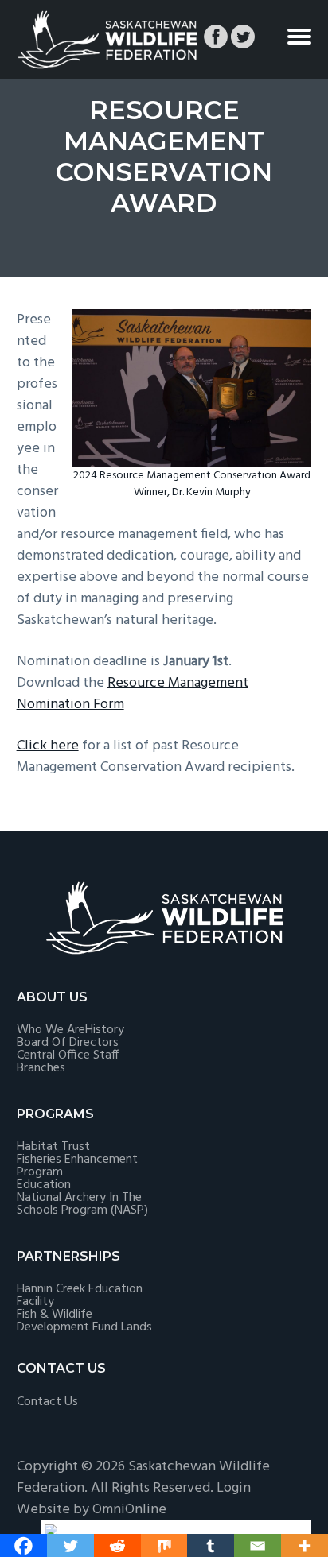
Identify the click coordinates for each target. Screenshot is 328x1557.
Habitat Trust (53, 1147)
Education (44, 1185)
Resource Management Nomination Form (132, 694)
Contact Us (47, 1402)
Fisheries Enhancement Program (77, 1166)
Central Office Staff (68, 1055)
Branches (41, 1068)
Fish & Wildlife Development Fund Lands (84, 1321)
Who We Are (51, 1030)
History (104, 1030)
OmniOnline (129, 1509)
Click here (48, 745)
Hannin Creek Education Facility (80, 1295)
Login (234, 1488)
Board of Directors (68, 1042)
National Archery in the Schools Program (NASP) (82, 1204)
